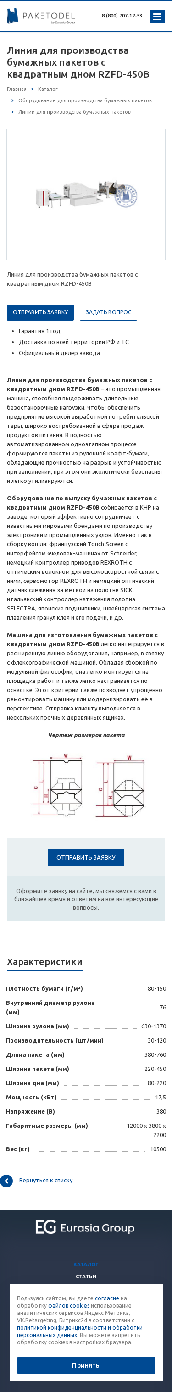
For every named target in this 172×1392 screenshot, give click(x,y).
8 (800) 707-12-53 (122, 15)
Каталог (86, 1264)
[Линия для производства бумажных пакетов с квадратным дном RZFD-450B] (86, 194)
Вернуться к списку (45, 1180)
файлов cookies (68, 1306)
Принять (86, 1365)
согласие (107, 1298)
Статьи (86, 1276)
